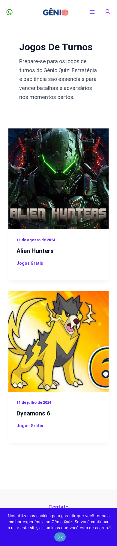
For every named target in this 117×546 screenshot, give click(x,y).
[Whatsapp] (9, 12)
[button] (108, 12)
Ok (60, 537)
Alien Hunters (35, 250)
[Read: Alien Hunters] (58, 178)
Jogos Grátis (29, 263)
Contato (58, 507)
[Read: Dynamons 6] (58, 341)
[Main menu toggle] (92, 12)
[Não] (109, 527)
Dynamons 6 (33, 413)
